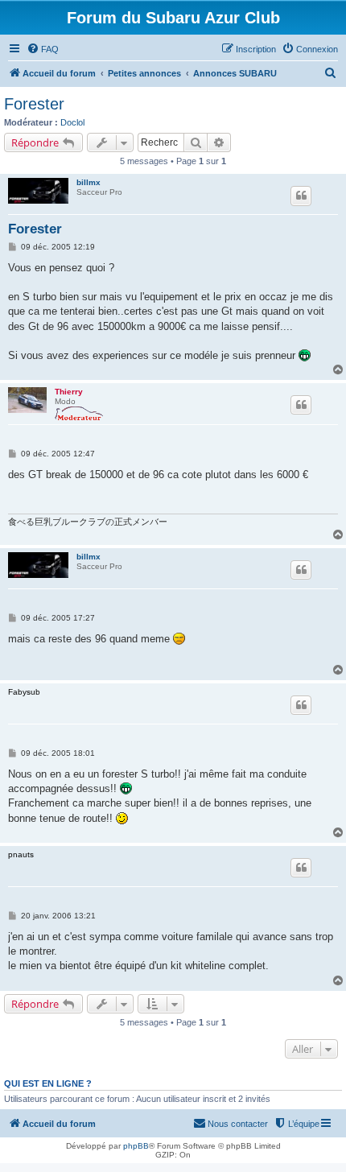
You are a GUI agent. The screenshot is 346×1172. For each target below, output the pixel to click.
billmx (88, 182)
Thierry (69, 391)
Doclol (72, 122)
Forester (34, 104)
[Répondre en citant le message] (300, 195)
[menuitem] (43, 49)
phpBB (136, 1145)
